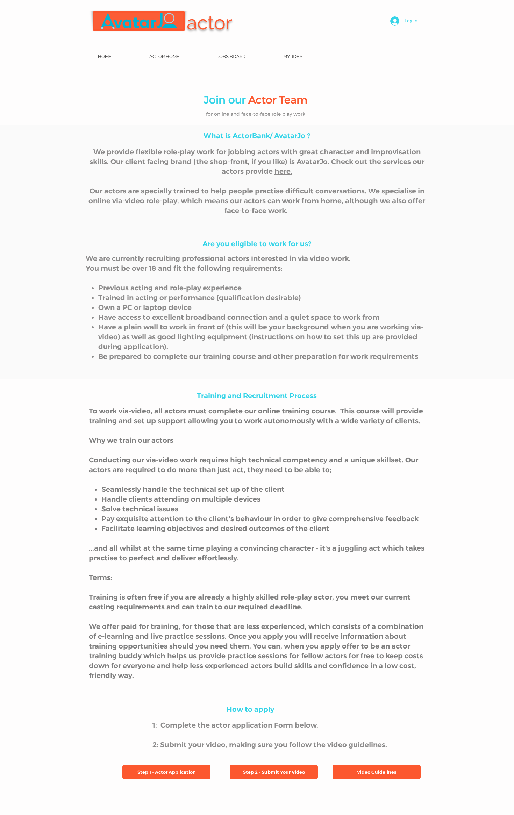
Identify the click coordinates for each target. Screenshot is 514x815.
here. (283, 171)
